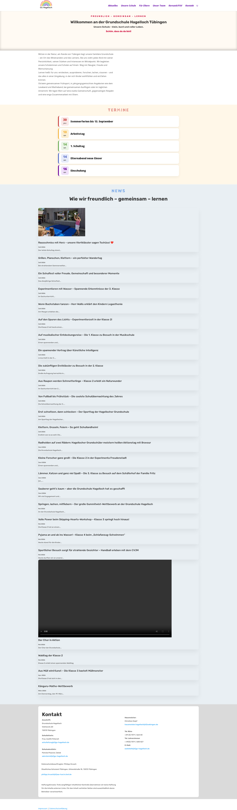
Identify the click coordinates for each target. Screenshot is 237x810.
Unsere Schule (128, 6)
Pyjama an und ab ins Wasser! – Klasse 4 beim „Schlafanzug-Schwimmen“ (81, 534)
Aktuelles (113, 6)
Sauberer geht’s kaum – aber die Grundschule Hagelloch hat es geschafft (81, 488)
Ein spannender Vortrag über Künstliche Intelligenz (68, 350)
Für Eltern (144, 6)
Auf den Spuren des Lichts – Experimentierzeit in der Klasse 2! (75, 319)
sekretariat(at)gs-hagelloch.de (55, 756)
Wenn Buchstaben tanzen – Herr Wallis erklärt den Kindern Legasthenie (80, 304)
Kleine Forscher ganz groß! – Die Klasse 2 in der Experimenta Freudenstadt (82, 457)
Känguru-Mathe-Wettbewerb (55, 686)
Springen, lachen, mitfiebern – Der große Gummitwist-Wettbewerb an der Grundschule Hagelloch (95, 504)
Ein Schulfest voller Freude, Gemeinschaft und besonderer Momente (78, 273)
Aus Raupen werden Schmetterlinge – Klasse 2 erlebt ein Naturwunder (80, 380)
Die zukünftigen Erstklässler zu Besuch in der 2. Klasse (70, 365)
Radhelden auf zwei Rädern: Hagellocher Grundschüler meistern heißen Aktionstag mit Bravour (94, 442)
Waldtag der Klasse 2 (50, 655)
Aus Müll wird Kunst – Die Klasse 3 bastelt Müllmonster (70, 670)
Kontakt (189, 6)
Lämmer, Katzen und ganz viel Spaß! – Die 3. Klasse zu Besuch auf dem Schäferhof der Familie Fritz (96, 473)
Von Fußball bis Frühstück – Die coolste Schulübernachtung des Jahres (80, 396)
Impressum (42, 808)
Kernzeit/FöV (175, 6)
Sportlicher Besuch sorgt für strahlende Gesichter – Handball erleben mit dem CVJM (88, 550)
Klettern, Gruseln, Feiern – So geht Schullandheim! (68, 427)
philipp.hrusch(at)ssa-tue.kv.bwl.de (56, 774)
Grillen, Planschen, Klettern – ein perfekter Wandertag (70, 257)
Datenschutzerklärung (58, 808)
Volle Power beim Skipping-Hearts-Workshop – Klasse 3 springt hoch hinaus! (83, 519)
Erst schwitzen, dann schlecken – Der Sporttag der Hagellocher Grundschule (83, 411)
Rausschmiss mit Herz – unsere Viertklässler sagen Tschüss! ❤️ (76, 242)
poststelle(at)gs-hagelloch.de (137, 749)
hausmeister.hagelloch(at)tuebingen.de (141, 724)
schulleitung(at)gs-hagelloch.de (55, 742)
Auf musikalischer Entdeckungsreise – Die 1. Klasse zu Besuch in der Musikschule (86, 334)
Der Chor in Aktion (49, 640)
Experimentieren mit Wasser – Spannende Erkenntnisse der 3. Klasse (79, 288)
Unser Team (159, 6)
